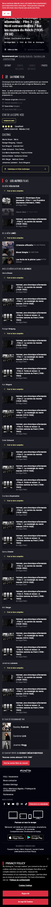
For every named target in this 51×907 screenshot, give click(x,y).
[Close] (48, 859)
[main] (25, 881)
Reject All (25, 893)
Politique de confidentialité (20, 880)
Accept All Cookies (25, 901)
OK (8, 13)
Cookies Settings (25, 885)
